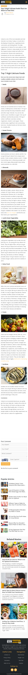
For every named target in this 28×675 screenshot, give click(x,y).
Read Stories (21, 655)
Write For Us (7, 663)
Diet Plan (21, 660)
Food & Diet (4, 6)
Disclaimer (7, 660)
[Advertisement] (14, 27)
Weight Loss (21, 657)
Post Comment (5, 464)
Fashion (21, 663)
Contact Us (7, 655)
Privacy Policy (7, 657)
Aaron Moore (9, 12)
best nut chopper (11, 212)
